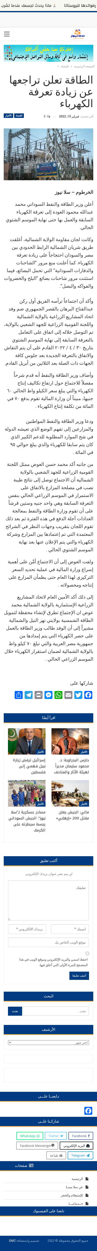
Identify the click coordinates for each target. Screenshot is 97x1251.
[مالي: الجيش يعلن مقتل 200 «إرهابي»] (70, 793)
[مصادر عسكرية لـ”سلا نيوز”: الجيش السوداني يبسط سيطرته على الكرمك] (27, 793)
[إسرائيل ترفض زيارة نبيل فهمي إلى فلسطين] (27, 741)
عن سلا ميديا (74, 1187)
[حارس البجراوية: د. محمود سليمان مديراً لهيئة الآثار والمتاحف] (70, 741)
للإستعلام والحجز (72, 1195)
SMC (12, 1240)
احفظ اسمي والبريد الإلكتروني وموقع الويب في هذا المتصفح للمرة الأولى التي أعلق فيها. (53, 962)
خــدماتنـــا (76, 1203)
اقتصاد (19, 115)
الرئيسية (77, 1179)
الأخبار (8, 115)
